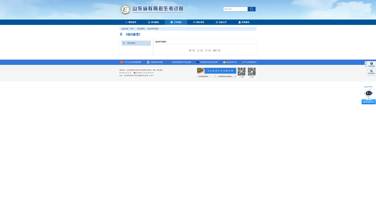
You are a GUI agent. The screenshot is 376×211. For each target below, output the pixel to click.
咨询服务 (245, 22)
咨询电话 (371, 73)
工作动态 (178, 22)
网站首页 (132, 22)
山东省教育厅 (251, 62)
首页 (132, 29)
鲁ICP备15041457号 (125, 73)
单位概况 (155, 22)
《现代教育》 (131, 43)
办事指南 (371, 66)
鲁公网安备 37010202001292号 (145, 73)
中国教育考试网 (156, 62)
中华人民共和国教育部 (132, 62)
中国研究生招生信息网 (209, 62)
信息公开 (223, 22)
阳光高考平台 (231, 62)
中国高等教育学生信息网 (181, 62)
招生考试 (200, 22)
